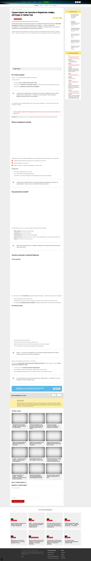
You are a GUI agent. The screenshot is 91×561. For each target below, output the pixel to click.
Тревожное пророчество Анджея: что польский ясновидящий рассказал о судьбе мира (74, 65)
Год (50, 5)
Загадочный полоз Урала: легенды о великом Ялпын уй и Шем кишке (19, 426)
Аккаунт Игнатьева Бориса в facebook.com (61, 400)
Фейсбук (71, 8)
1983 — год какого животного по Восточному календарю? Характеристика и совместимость (36, 525)
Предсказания (13, 520)
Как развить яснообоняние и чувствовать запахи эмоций (75, 47)
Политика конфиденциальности (53, 556)
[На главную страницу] (15, 2)
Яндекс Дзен (80, 8)
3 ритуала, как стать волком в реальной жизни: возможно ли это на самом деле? (73, 75)
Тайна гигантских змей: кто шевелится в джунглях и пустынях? (19, 443)
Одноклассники (66, 8)
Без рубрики (67, 520)
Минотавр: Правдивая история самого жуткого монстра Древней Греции (36, 476)
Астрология (31, 520)
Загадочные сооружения (33, 537)
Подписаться (57, 388)
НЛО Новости (67, 537)
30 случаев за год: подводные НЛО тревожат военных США (71, 541)
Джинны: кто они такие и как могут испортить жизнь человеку (37, 443)
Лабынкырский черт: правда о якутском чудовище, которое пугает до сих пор (54, 460)
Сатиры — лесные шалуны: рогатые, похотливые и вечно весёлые (19, 460)
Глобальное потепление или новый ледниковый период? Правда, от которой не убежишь (54, 542)
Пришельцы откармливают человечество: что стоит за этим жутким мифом (75, 23)
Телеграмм (73, 8)
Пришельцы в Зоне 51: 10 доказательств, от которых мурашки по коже (18, 541)
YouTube (75, 8)
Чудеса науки (49, 520)
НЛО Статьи (13, 537)
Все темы (80, 2)
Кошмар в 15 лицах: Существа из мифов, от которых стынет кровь (52, 426)
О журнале (63, 552)
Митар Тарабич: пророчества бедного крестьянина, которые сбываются (18, 524)
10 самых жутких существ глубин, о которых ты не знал (53, 476)
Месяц (41, 5)
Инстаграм (77, 8)
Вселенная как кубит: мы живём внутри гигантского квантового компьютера (75, 41)
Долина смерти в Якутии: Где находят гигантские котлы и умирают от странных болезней (36, 542)
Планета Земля (49, 537)
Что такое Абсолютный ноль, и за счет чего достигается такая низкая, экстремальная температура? (54, 525)
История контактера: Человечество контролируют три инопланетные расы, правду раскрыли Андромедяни (74, 57)
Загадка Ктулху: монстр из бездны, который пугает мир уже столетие (54, 443)
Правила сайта (50, 554)
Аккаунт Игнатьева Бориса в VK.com (59, 400)
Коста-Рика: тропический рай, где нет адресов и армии (75, 35)
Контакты (62, 556)
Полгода (46, 5)
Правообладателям (51, 552)
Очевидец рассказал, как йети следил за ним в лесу (36, 459)
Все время (54, 5)
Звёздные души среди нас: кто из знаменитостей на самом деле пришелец (75, 29)
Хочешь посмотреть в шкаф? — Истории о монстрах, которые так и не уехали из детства (19, 477)
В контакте (68, 8)
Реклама (62, 554)
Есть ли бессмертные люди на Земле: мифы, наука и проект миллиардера (75, 16)
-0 (60, 395)
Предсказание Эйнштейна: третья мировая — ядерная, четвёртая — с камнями (72, 524)
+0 (54, 395)
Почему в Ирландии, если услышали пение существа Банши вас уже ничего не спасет (36, 426)
